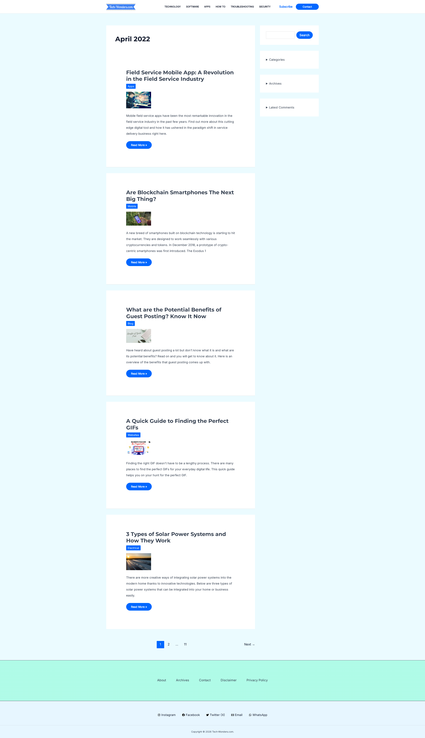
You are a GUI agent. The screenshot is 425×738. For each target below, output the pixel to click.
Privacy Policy (257, 680)
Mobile (132, 206)
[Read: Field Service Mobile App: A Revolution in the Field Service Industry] (138, 100)
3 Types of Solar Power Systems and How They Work (176, 537)
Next (249, 644)
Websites (133, 435)
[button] (286, 6)
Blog (130, 323)
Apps (131, 86)
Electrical (133, 548)
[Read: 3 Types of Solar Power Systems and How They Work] (138, 561)
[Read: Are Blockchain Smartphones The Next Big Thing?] (138, 218)
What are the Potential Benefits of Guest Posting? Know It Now (173, 312)
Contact (205, 680)
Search (304, 35)
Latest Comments (281, 107)
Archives (275, 83)
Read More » (139, 146)
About (161, 680)
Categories (277, 59)
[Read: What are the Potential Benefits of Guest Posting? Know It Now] (138, 335)
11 (185, 644)
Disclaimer (229, 680)
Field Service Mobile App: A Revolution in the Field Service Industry (180, 75)
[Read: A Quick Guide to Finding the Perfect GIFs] (138, 448)
